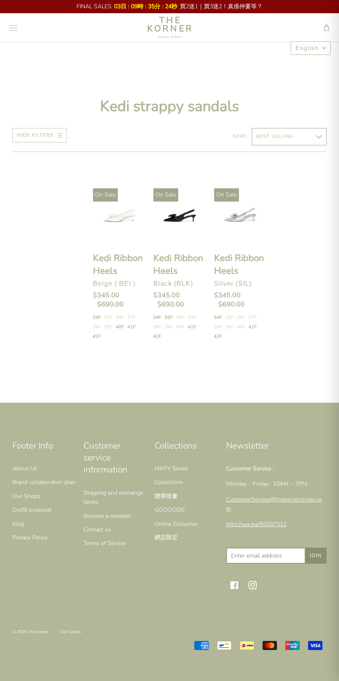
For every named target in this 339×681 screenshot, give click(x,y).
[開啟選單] (13, 28)
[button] (326, 27)
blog (18, 524)
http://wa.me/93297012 (256, 524)
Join (316, 555)
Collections (169, 482)
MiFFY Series (171, 468)
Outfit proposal (32, 510)
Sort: (241, 136)
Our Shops (26, 496)
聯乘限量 (166, 496)
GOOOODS (170, 510)
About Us (24, 468)
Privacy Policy (30, 537)
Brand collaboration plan (44, 482)
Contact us (97, 530)
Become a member (107, 516)
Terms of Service (105, 543)
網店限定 (166, 537)
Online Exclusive (176, 524)
